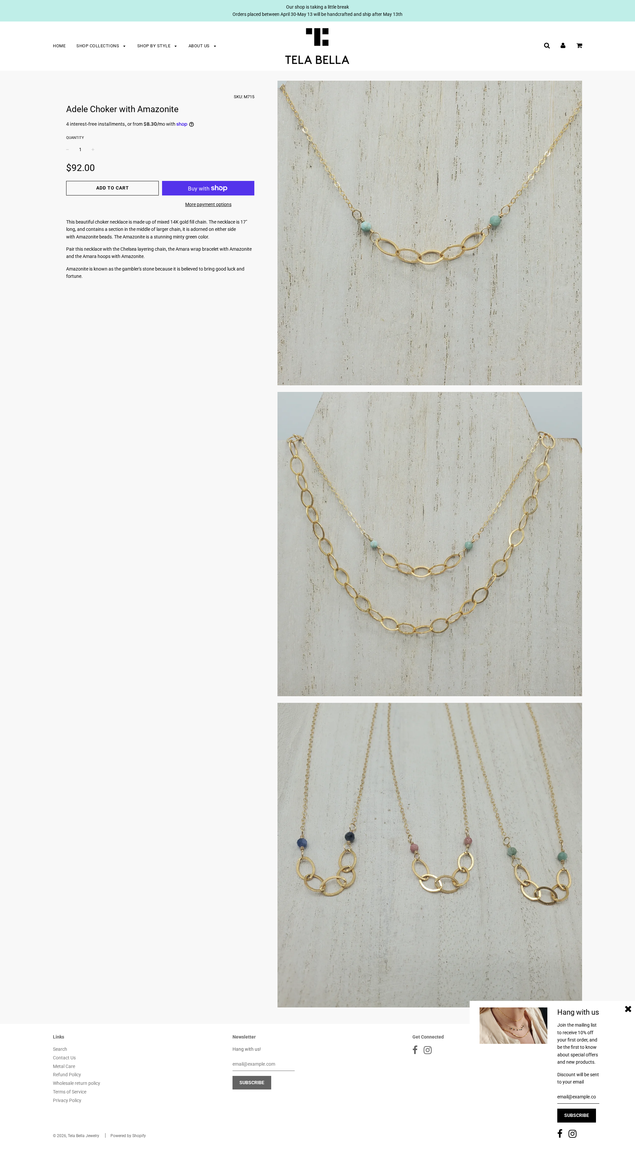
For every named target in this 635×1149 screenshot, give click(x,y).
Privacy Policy (67, 1100)
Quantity (75, 138)
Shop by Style (154, 45)
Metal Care (64, 1066)
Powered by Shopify (128, 1135)
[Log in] (563, 45)
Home (59, 45)
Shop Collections (98, 45)
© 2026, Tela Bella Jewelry (76, 1135)
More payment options (208, 204)
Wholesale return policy (76, 1083)
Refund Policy (67, 1074)
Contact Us (64, 1057)
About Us (200, 45)
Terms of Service (69, 1091)
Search (60, 1049)
